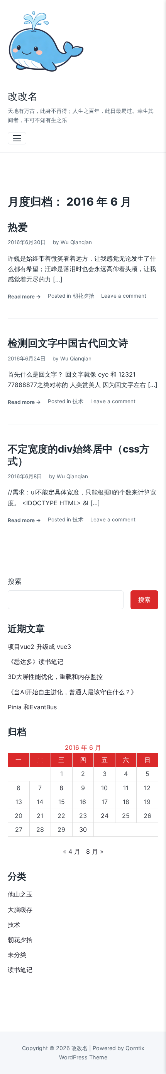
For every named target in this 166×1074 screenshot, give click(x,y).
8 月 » (94, 851)
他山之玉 (20, 894)
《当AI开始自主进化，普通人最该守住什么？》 (72, 692)
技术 (78, 401)
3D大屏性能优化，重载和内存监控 (55, 676)
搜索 (15, 581)
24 (104, 815)
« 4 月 (71, 851)
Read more (24, 297)
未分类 (17, 954)
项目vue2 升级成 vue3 (39, 646)
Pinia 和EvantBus (32, 707)
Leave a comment (123, 296)
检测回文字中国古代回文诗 (68, 343)
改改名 (23, 96)
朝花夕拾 (83, 296)
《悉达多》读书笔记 (35, 661)
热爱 (18, 227)
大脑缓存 (20, 909)
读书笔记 (20, 969)
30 (83, 829)
